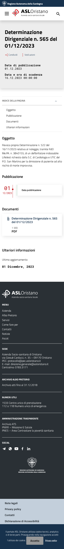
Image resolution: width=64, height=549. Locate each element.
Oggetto (11, 110)
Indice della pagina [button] (13, 100)
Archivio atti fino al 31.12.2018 (19, 385)
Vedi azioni (30, 55)
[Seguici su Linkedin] (29, 448)
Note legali (11, 503)
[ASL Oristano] (4, 4)
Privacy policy (13, 509)
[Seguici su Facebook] (22, 448)
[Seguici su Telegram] (4, 448)
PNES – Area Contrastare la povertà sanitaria (28, 430)
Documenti (12, 121)
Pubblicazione (14, 116)
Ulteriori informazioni (18, 127)
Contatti (10, 515)
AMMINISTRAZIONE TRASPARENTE (20, 418)
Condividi (13, 55)
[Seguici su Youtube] (16, 448)
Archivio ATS (9, 424)
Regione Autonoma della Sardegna (25, 4)
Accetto (34, 541)
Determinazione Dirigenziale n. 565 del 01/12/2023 (34, 220)
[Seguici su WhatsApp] (10, 448)
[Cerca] (58, 14)
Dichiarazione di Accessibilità (22, 521)
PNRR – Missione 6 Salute (17, 427)
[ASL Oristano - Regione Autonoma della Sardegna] (20, 294)
